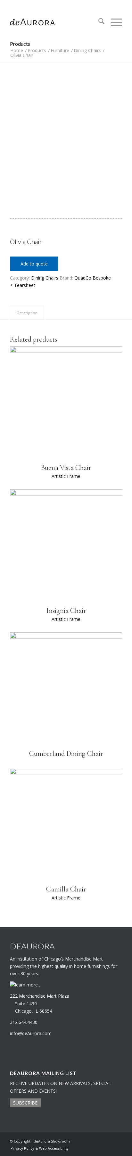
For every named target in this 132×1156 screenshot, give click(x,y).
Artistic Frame (66, 476)
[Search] (98, 22)
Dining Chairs (44, 278)
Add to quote (34, 264)
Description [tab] (27, 312)
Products (20, 44)
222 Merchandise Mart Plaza (39, 996)
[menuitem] (98, 22)
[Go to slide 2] (66, 188)
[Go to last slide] (14, 135)
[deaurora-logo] (55, 22)
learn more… (28, 985)
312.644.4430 (66, 4)
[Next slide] (117, 135)
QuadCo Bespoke (92, 278)
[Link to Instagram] (107, 1140)
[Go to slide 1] (57, 188)
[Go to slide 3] (75, 188)
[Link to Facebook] (117, 1140)
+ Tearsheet (22, 285)
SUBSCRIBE (25, 1103)
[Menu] (113, 22)
